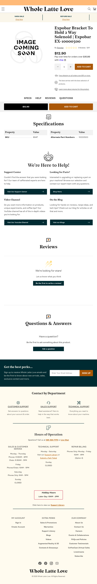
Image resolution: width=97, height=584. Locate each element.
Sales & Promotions (48, 523)
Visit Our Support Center (17, 192)
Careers (79, 531)
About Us (79, 523)
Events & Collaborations (79, 535)
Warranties (48, 527)
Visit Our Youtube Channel (17, 222)
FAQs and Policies (78, 539)
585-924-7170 (52, 440)
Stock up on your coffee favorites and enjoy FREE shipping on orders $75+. (48, 3)
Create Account (18, 527)
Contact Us (79, 527)
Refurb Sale (66, 16)
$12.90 (26, 106)
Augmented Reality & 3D (48, 544)
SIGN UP (86, 373)
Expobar (60, 48)
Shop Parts (57, 192)
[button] (3, 9)
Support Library (51, 455)
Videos (48, 539)
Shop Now (19, 19)
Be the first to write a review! (48, 283)
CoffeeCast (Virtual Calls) (79, 548)
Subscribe (79, 556)
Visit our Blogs (59, 222)
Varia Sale (19, 16)
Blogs (48, 535)
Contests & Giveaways (48, 548)
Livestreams (79, 552)
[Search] (89, 9)
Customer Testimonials (78, 544)
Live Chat (65, 440)
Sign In (18, 523)
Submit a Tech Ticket (48, 458)
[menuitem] (18, 522)
